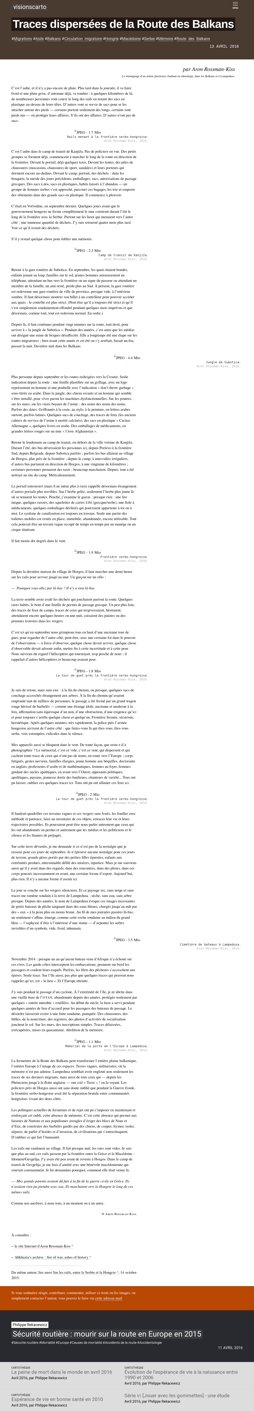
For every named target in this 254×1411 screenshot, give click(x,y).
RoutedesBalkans (193, 38)
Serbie (149, 38)
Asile (39, 38)
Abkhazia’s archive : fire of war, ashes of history (51, 1257)
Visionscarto (29, 7)
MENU (236, 8)
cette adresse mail (108, 1297)
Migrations (23, 38)
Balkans (54, 38)
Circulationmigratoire (83, 38)
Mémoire (165, 38)
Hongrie (112, 38)
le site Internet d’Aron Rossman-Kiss (43, 1245)
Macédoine (131, 38)
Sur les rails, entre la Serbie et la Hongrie (84, 1272)
